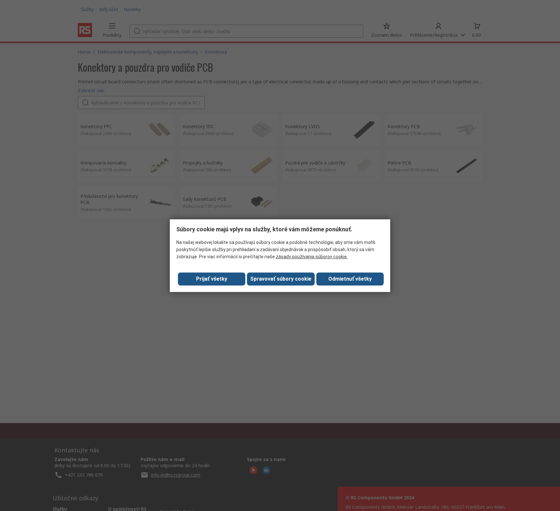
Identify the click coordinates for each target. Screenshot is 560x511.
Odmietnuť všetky (350, 279)
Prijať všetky (211, 279)
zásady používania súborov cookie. (312, 256)
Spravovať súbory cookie (280, 279)
